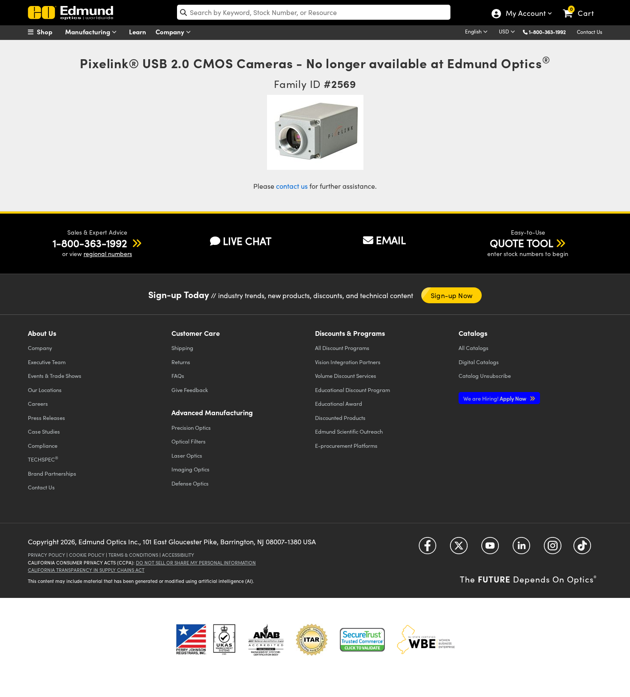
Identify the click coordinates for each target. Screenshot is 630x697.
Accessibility (178, 555)
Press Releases (46, 417)
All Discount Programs (342, 347)
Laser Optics (186, 455)
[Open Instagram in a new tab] (552, 548)
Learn (137, 31)
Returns (180, 361)
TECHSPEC (43, 459)
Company (171, 31)
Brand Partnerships (52, 473)
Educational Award (338, 403)
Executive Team (47, 361)
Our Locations (45, 389)
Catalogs (474, 347)
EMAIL (391, 240)
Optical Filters (188, 441)
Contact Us (589, 31)
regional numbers (108, 254)
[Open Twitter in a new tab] (459, 548)
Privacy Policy (46, 555)
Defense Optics (190, 483)
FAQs (177, 375)
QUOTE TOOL (521, 243)
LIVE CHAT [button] (247, 241)
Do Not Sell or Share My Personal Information (196, 562)
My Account (525, 14)
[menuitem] (49, 32)
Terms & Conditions (133, 555)
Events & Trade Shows (54, 375)
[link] (582, 6)
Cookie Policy (87, 555)
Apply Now (495, 398)
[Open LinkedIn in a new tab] (521, 548)
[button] (550, 31)
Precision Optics (191, 427)
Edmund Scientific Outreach (349, 431)
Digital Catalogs (479, 361)
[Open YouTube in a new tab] (490, 548)
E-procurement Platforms (346, 445)
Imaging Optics (190, 469)
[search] (313, 12)
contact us (292, 185)
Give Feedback (189, 389)
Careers (38, 403)
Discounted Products (340, 417)
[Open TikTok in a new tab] (582, 548)
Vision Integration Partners (348, 361)
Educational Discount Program (352, 389)
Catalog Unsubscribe (485, 375)
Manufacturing (88, 31)
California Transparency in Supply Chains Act (86, 570)
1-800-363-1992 (547, 31)
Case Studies (44, 431)
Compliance (42, 445)
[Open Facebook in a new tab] (427, 548)
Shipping (182, 347)
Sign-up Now (451, 295)
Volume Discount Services (345, 375)
